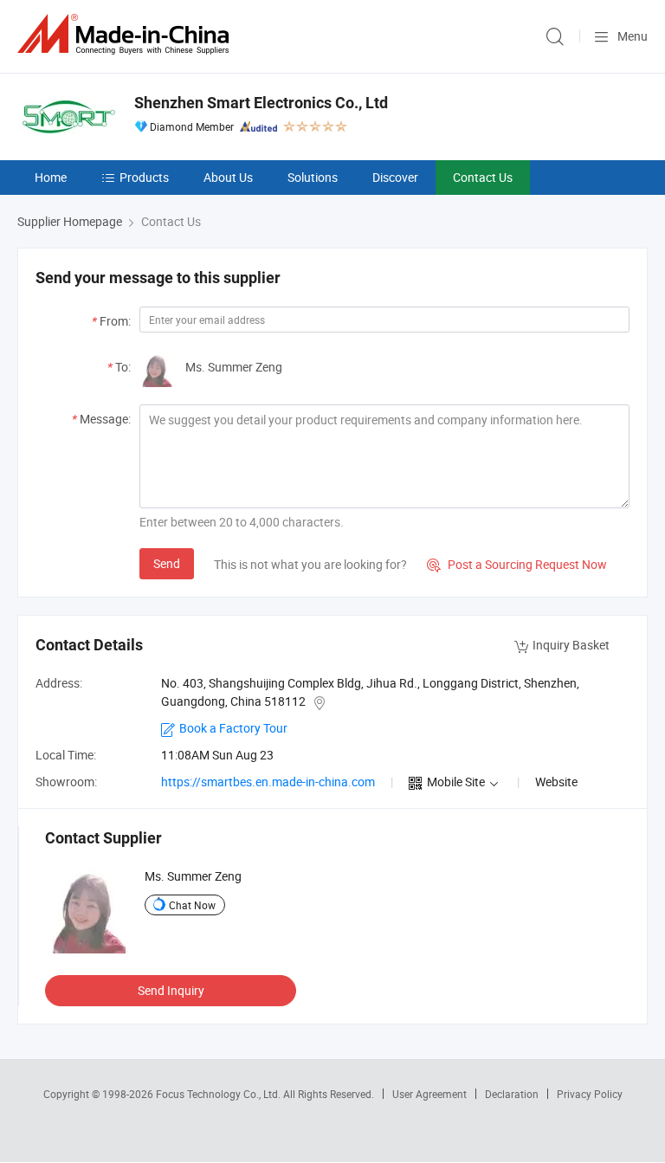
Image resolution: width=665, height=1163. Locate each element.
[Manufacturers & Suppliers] (126, 34)
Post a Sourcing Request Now (517, 564)
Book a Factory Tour (233, 728)
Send (166, 563)
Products (144, 177)
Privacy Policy (590, 1094)
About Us (228, 177)
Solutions (312, 177)
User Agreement (429, 1094)
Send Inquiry (171, 990)
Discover (395, 177)
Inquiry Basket (571, 644)
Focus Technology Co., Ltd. (219, 1094)
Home (51, 177)
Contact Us (483, 177)
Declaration (512, 1094)
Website (556, 781)
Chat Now (192, 905)
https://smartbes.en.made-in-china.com (268, 781)
